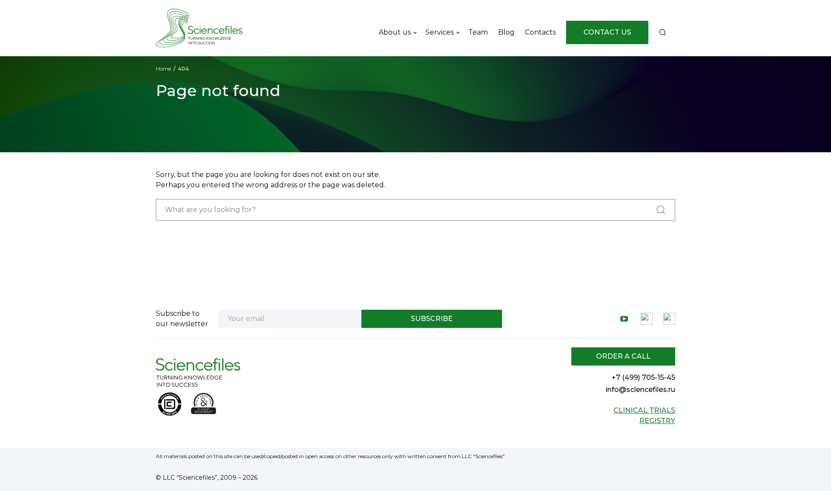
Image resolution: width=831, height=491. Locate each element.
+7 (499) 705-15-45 (643, 377)
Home (163, 68)
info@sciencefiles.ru (640, 389)
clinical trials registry (644, 415)
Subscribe (432, 318)
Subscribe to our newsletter (182, 318)
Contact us (607, 32)
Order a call (623, 356)
